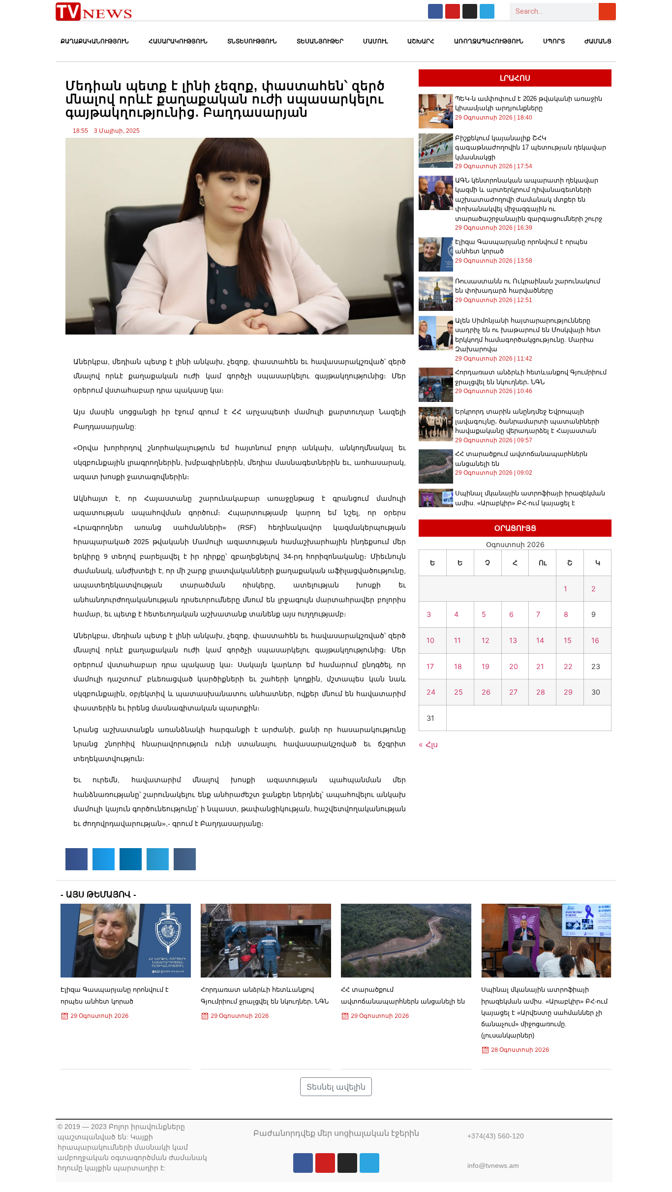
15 (568, 640)
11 (457, 640)
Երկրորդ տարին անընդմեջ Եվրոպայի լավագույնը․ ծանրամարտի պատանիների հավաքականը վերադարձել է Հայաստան (527, 421)
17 (430, 666)
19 (485, 666)
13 (513, 640)
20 (513, 666)
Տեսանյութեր (320, 41)
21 (540, 666)
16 (595, 640)
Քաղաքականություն (95, 41)
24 (431, 692)
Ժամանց (597, 41)
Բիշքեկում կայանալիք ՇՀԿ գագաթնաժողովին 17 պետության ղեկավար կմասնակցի (530, 147)
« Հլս (428, 744)
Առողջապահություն (488, 41)
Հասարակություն (178, 41)
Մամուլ (375, 41)
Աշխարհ (420, 41)
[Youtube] (452, 11)
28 (540, 692)
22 (568, 666)
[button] (76, 859)
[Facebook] (435, 11)
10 (430, 640)
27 (513, 692)
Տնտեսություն (252, 41)
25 (458, 692)
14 (540, 640)
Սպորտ (554, 41)
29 (568, 692)
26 (486, 692)
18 (458, 666)
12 (485, 640)
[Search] (607, 11)
